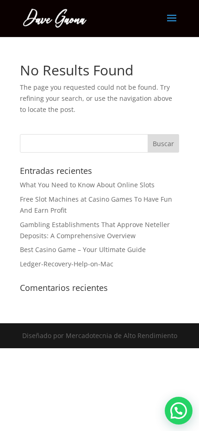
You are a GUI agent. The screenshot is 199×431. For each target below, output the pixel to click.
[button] (179, 411)
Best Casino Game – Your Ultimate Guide (83, 249)
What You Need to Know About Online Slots (87, 184)
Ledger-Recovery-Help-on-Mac (66, 263)
